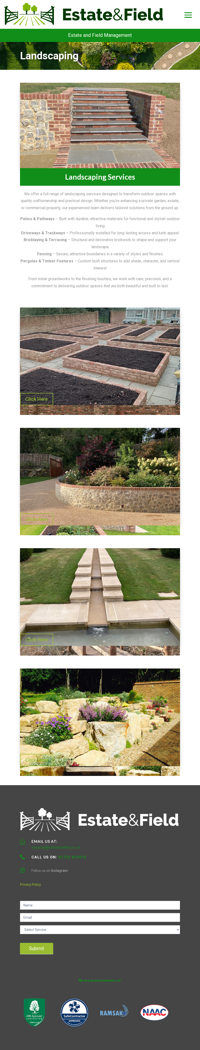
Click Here (36, 399)
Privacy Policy (30, 884)
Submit (36, 948)
